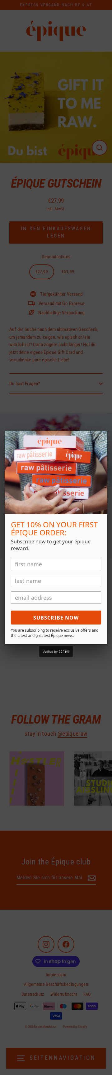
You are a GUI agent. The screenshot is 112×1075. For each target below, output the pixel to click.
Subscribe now (56, 617)
